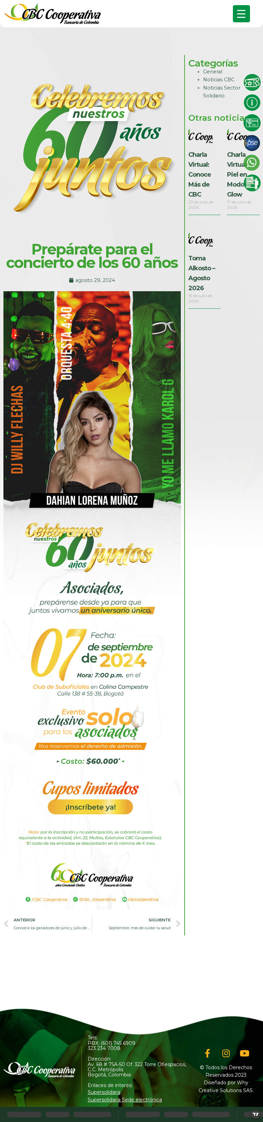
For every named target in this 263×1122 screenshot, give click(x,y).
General (212, 72)
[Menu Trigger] (241, 13)
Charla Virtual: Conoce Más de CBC (199, 174)
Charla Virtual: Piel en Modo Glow (237, 174)
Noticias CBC (219, 79)
